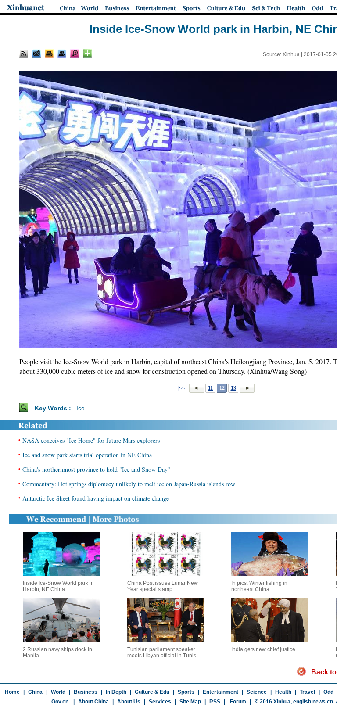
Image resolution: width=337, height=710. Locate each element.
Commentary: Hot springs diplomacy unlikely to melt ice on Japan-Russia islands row (128, 484)
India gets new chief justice (263, 649)
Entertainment (220, 692)
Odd (328, 692)
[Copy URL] (61, 53)
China (35, 692)
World (58, 692)
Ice (80, 408)
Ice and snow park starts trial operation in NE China (87, 455)
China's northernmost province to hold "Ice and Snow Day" (96, 469)
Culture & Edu (152, 692)
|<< (181, 388)
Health (283, 692)
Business (85, 692)
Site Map (190, 702)
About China (93, 702)
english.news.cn (313, 702)
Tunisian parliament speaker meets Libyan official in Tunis (161, 652)
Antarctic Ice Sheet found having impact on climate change (95, 498)
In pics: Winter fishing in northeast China (259, 586)
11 (210, 388)
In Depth (116, 692)
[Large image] (74, 53)
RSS (214, 702)
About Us (128, 702)
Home (12, 692)
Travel (307, 692)
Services (160, 702)
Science (257, 692)
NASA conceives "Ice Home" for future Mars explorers (91, 440)
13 (233, 388)
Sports (186, 692)
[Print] (49, 53)
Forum (237, 702)
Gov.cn (59, 702)
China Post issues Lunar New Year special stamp (162, 586)
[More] (87, 53)
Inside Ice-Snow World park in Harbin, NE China (58, 586)
